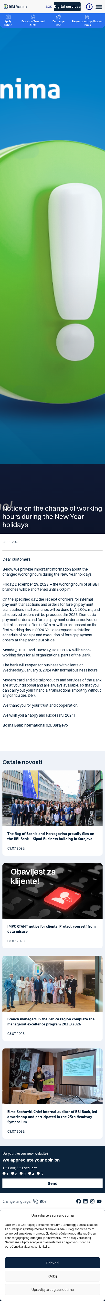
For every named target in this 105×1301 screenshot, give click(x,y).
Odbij (52, 1276)
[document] (52, 650)
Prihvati (52, 1262)
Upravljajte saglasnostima (53, 1289)
